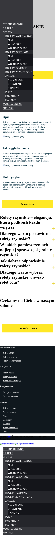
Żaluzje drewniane (10, 396)
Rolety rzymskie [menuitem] (16, 492)
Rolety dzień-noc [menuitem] (17, 476)
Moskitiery (12, 95)
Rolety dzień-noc (17, 52)
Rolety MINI (8, 353)
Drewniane (15, 83)
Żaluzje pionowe (10, 412)
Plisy (8, 91)
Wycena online (12, 103)
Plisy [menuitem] (8, 516)
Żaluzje (10, 75)
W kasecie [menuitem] (14, 468)
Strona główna (13, 24)
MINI (10, 40)
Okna (5, 431)
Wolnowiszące (17, 48)
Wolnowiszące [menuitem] (17, 472)
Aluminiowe (15, 79)
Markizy (10, 99)
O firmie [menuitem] (8, 452)
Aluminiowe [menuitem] (15, 504)
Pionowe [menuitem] (13, 512)
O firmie (8, 28)
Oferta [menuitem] (7, 456)
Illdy (9, 437)
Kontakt (8, 107)
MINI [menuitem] (10, 464)
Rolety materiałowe (19, 36)
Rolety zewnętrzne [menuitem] (18, 496)
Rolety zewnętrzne (18, 72)
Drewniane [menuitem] (15, 508)
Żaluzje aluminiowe (11, 392)
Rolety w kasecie (10, 357)
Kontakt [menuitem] (8, 532)
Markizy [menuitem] (10, 524)
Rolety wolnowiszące (12, 361)
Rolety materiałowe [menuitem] (19, 460)
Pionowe (13, 87)
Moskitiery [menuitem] (12, 520)
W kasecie (14, 44)
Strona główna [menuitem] (13, 448)
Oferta (7, 32)
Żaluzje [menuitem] (10, 500)
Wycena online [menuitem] (12, 528)
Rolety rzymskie (16, 68)
